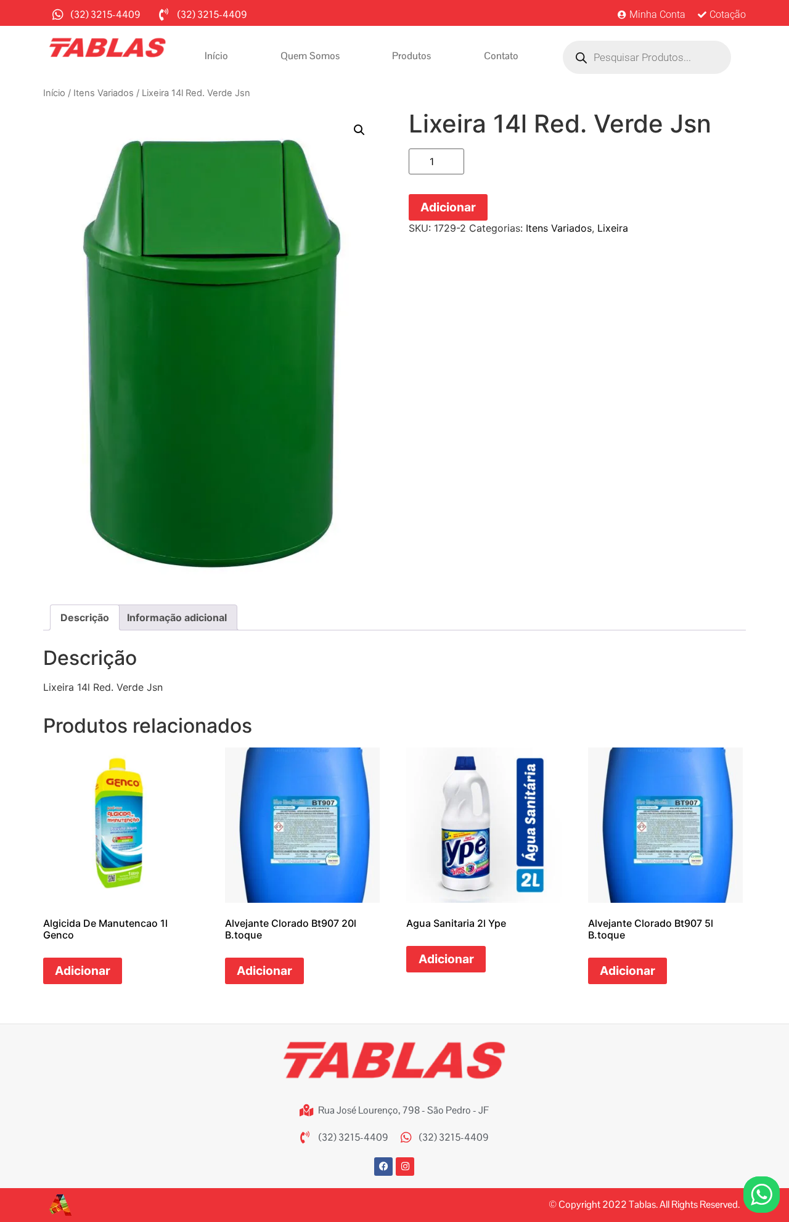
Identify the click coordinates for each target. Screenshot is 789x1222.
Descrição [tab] (84, 617)
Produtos (411, 55)
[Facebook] (383, 1166)
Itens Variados (103, 93)
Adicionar (448, 207)
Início (216, 55)
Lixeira (612, 228)
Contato (501, 55)
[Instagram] (405, 1166)
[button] (359, 130)
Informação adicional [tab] (177, 617)
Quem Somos (310, 55)
